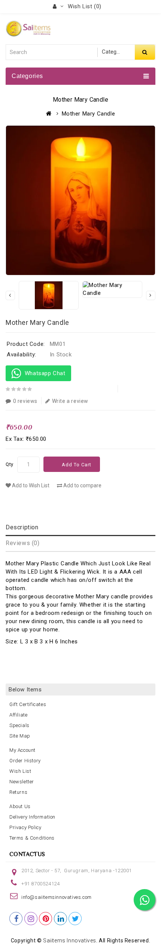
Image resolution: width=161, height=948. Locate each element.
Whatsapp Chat (43, 373)
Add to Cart (76, 464)
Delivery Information (32, 817)
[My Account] (58, 6)
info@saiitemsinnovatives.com (56, 897)
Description (22, 527)
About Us (20, 806)
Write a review (70, 401)
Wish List (20, 771)
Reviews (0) (23, 543)
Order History (25, 760)
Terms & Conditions (32, 838)
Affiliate (18, 715)
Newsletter (21, 781)
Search (145, 52)
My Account (22, 750)
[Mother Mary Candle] (80, 200)
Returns (18, 792)
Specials (19, 725)
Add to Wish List (30, 485)
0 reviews (25, 401)
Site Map (19, 736)
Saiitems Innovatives (69, 940)
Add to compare (81, 485)
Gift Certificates (27, 704)
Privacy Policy (25, 827)
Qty (9, 464)
